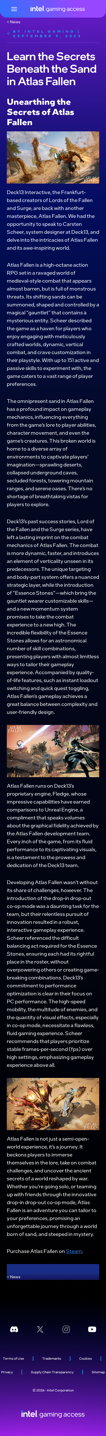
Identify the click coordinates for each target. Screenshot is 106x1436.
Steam (74, 1251)
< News (13, 21)
